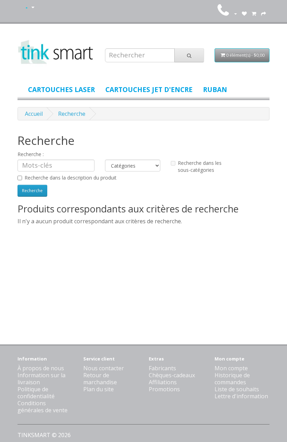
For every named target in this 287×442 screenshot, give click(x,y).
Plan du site (98, 389)
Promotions (164, 389)
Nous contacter (103, 368)
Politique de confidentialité (36, 392)
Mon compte (231, 368)
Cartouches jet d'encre (148, 89)
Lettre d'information (241, 396)
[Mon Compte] (235, 13)
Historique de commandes (232, 378)
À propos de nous (41, 368)
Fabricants (162, 368)
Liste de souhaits (237, 389)
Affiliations (163, 382)
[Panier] (254, 13)
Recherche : (31, 154)
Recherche (71, 114)
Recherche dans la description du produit (70, 177)
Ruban (215, 89)
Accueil (34, 114)
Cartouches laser (61, 89)
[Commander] (263, 13)
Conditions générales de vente (43, 406)
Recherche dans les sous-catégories (200, 166)
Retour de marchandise (100, 378)
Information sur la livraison (41, 378)
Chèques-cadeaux (172, 375)
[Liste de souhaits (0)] (244, 13)
